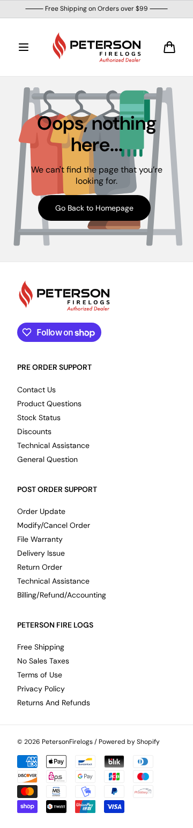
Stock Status (39, 417)
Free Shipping (40, 647)
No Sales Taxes (43, 661)
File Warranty (40, 539)
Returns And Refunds (53, 702)
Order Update (41, 511)
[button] (23, 47)
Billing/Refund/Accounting (61, 595)
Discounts (34, 431)
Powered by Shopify (129, 742)
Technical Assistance (53, 445)
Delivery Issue (41, 553)
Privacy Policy (41, 688)
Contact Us (36, 389)
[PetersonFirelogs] (96, 47)
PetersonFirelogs (67, 742)
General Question (47, 459)
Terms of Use (39, 675)
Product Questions (49, 403)
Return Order (39, 567)
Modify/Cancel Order (53, 525)
